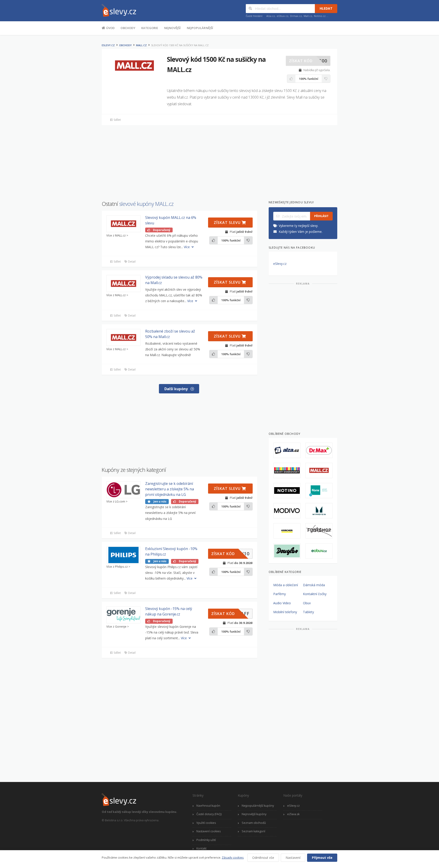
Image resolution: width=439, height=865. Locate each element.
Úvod (110, 28)
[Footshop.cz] (319, 531)
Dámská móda (314, 585)
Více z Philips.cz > (118, 566)
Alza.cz (270, 16)
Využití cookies (206, 823)
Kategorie (149, 28)
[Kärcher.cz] (287, 531)
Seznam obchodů (254, 823)
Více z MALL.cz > (117, 235)
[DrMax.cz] (319, 450)
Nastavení (293, 857)
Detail (131, 261)
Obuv (307, 603)
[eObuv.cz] (319, 551)
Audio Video (282, 603)
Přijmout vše (322, 857)
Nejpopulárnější (200, 28)
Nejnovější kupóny (254, 814)
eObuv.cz (282, 16)
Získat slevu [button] (228, 222)
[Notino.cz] (287, 490)
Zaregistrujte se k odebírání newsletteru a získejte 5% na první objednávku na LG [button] (169, 489)
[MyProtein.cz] (319, 510)
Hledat (326, 8)
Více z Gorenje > (117, 626)
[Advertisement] (79, 109)
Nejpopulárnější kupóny (258, 806)
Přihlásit (321, 216)
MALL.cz (141, 45)
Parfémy (279, 594)
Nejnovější (172, 28)
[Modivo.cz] (287, 510)
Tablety (308, 612)
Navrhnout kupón (208, 806)
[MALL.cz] (319, 470)
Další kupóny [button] (176, 388)
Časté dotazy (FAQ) (209, 814)
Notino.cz (320, 16)
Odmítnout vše (263, 857)
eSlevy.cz (108, 45)
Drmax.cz (296, 16)
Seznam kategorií (253, 831)
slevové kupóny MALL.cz (146, 203)
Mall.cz (308, 16)
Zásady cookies (233, 857)
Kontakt (201, 848)
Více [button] (187, 247)
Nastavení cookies (208, 831)
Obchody (127, 28)
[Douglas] (287, 551)
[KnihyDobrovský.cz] (287, 470)
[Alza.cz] (287, 450)
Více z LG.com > (117, 501)
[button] (308, 61)
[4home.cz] (319, 490)
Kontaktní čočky (315, 594)
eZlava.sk (293, 814)
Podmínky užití (206, 840)
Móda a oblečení (285, 585)
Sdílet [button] (117, 120)
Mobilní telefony (285, 612)
